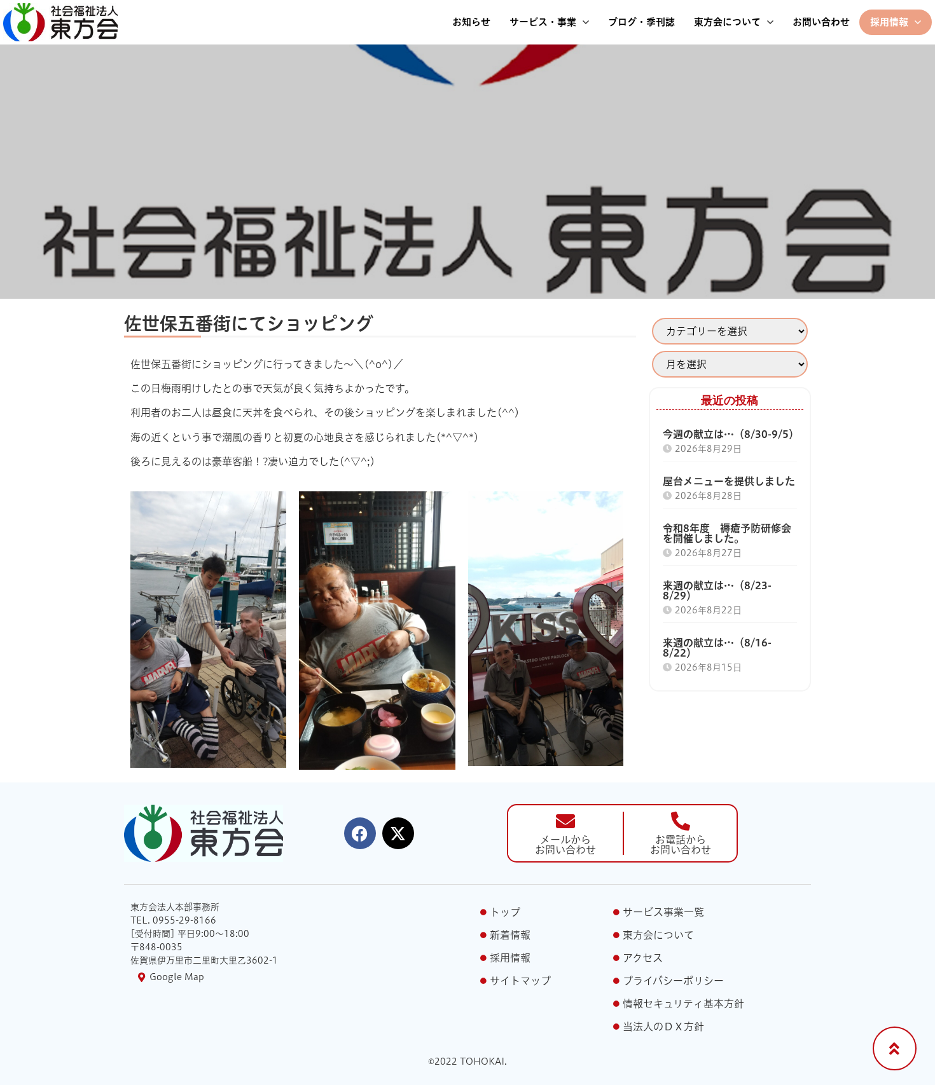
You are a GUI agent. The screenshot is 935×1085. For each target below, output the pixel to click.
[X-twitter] (398, 833)
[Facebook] (360, 833)
